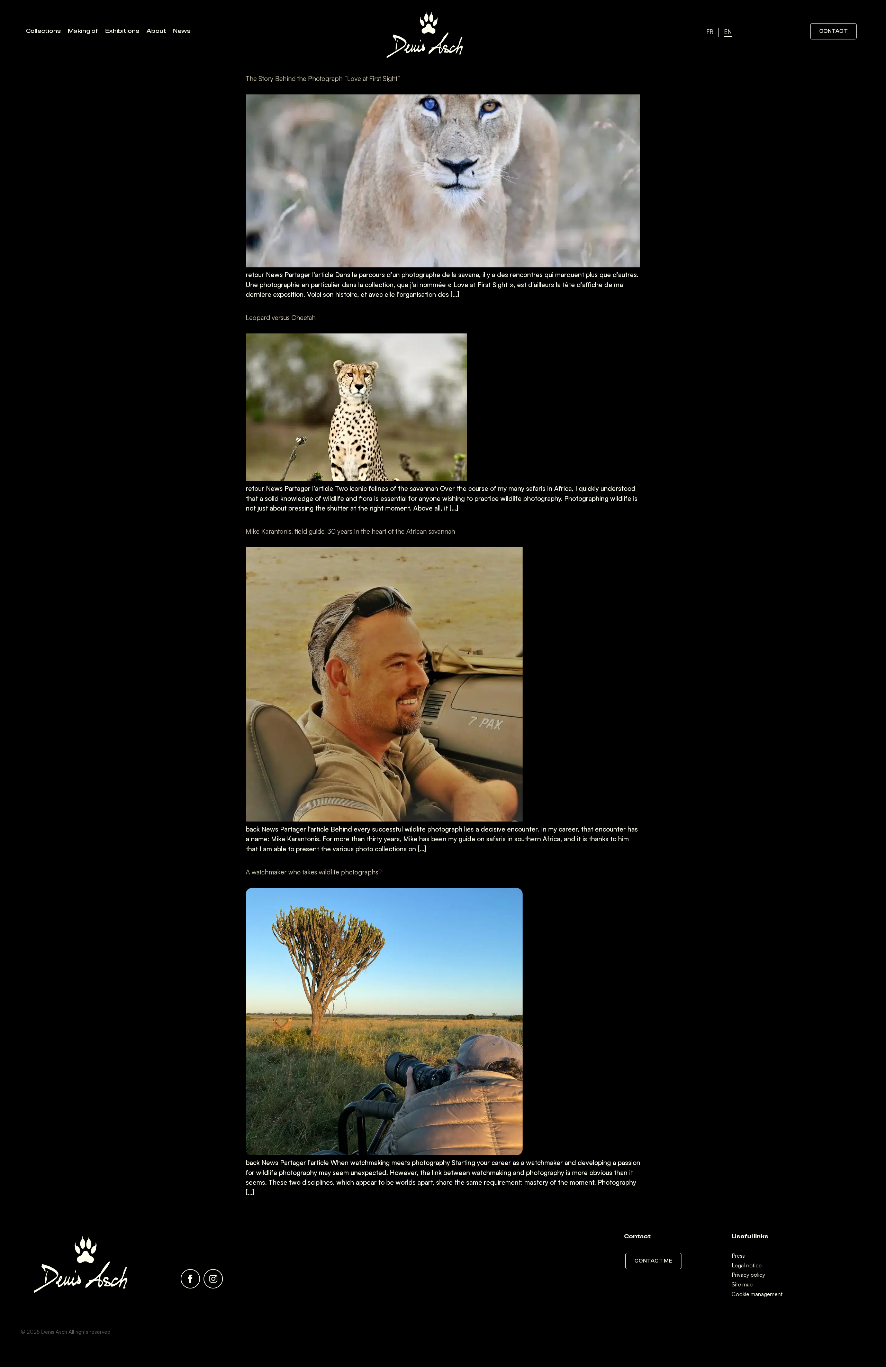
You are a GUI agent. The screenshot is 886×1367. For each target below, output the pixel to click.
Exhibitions (122, 31)
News (182, 31)
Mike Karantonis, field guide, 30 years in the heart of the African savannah (350, 531)
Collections (43, 31)
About (156, 31)
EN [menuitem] (728, 31)
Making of (83, 31)
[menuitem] (709, 32)
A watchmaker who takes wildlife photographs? (314, 872)
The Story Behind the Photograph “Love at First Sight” (323, 78)
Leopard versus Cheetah (281, 317)
